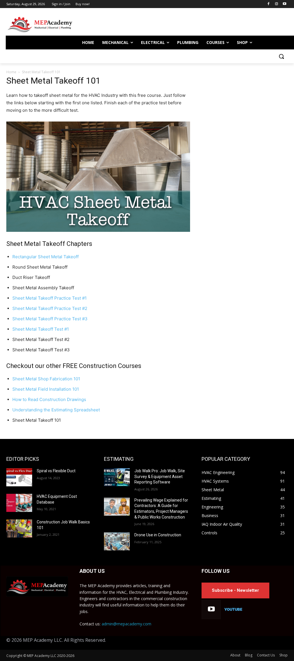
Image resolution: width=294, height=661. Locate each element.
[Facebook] (268, 4)
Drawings (76, 399)
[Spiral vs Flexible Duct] (19, 477)
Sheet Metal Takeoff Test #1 (40, 329)
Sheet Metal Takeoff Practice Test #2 (49, 308)
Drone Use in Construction (157, 535)
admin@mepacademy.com (126, 624)
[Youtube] (284, 4)
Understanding (28, 410)
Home (11, 72)
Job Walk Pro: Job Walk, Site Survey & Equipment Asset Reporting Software (159, 476)
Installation (60, 389)
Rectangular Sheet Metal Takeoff (45, 256)
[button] (281, 56)
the (47, 410)
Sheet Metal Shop (31, 378)
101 (76, 378)
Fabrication (61, 378)
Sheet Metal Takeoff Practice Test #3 (50, 318)
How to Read (25, 399)
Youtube (233, 609)
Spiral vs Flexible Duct (56, 471)
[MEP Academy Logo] (40, 24)
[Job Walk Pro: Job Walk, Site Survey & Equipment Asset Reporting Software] (117, 477)
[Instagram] (276, 4)
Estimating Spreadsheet (75, 410)
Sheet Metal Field (30, 389)
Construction (52, 399)
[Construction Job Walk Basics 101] (19, 528)
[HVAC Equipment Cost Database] (19, 503)
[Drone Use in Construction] (117, 541)
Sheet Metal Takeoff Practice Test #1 (49, 298)
